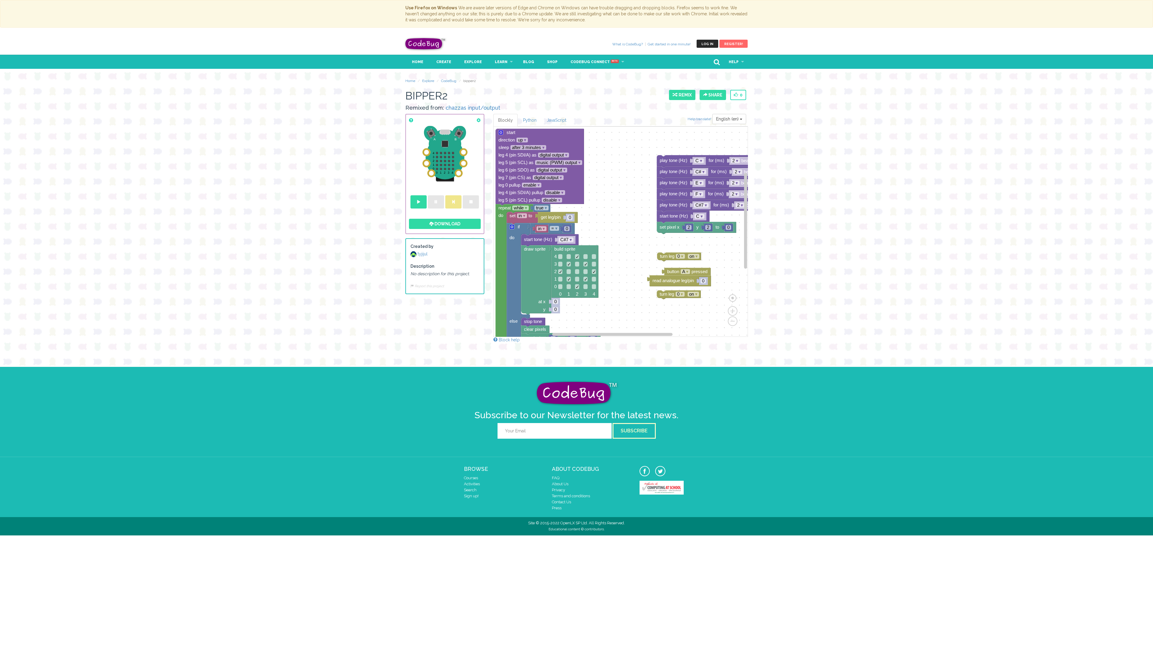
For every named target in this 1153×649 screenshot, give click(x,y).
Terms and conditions (571, 496)
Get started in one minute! (669, 44)
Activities (472, 484)
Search (470, 490)
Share (714, 95)
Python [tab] (530, 120)
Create (443, 62)
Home (417, 62)
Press (556, 508)
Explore (473, 62)
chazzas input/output (473, 108)
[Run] (418, 202)
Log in (707, 44)
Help (734, 62)
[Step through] (453, 202)
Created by (422, 246)
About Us (560, 484)
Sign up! (471, 496)
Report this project (429, 286)
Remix (684, 95)
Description (422, 266)
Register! (733, 44)
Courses (471, 478)
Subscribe (634, 431)
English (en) (728, 119)
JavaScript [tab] (556, 120)
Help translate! (700, 119)
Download (447, 223)
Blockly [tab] (505, 120)
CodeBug (425, 43)
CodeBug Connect (594, 62)
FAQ (555, 478)
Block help (509, 339)
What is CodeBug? (627, 44)
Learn (501, 62)
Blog (528, 62)
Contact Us (561, 502)
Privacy (558, 490)
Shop (552, 62)
